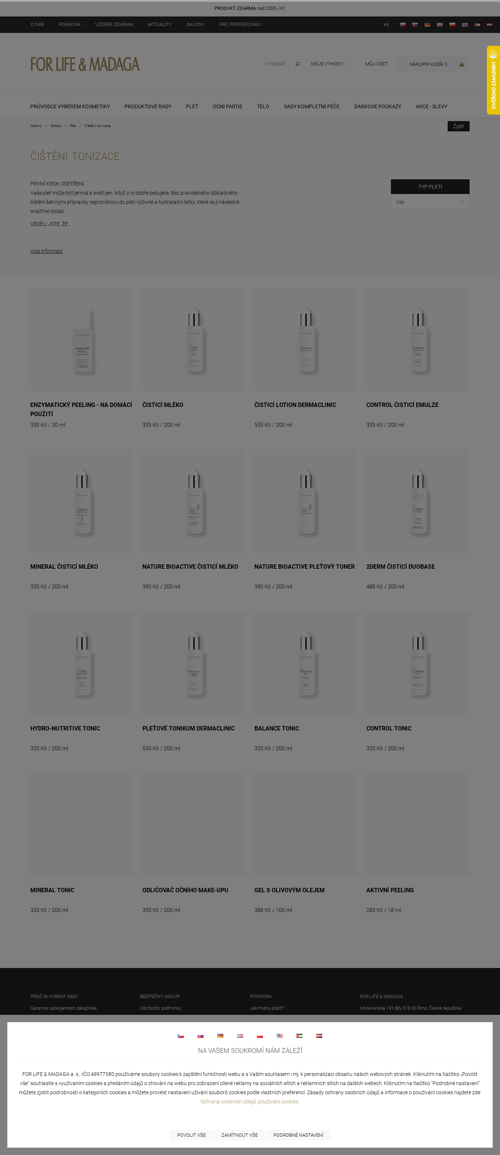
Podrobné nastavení (298, 1135)
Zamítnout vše (239, 1135)
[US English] (280, 1036)
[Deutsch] (220, 1036)
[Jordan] (299, 1036)
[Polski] (260, 1036)
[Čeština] (181, 1036)
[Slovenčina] (200, 1036)
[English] (240, 1036)
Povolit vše (191, 1135)
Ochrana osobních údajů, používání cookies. (250, 1101)
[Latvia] (319, 1036)
